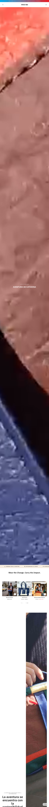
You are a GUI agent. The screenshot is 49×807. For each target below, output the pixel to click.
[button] (3, 4)
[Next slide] (27, 603)
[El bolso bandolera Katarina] (39, 588)
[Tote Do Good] (24, 588)
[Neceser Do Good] (9, 588)
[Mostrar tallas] (15, 594)
